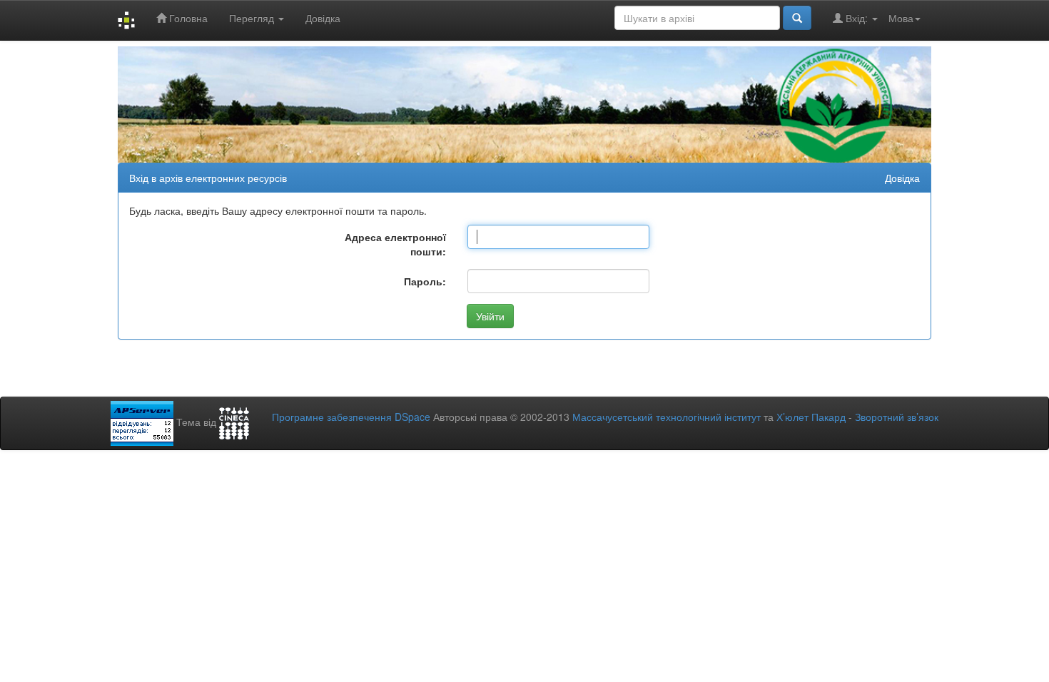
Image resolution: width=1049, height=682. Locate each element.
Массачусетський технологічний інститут (666, 416)
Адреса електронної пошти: (395, 244)
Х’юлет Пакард (811, 416)
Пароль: (425, 281)
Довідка (322, 18)
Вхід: (857, 18)
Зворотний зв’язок (896, 416)
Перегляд (253, 18)
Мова (900, 18)
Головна (187, 18)
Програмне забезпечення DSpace (351, 416)
